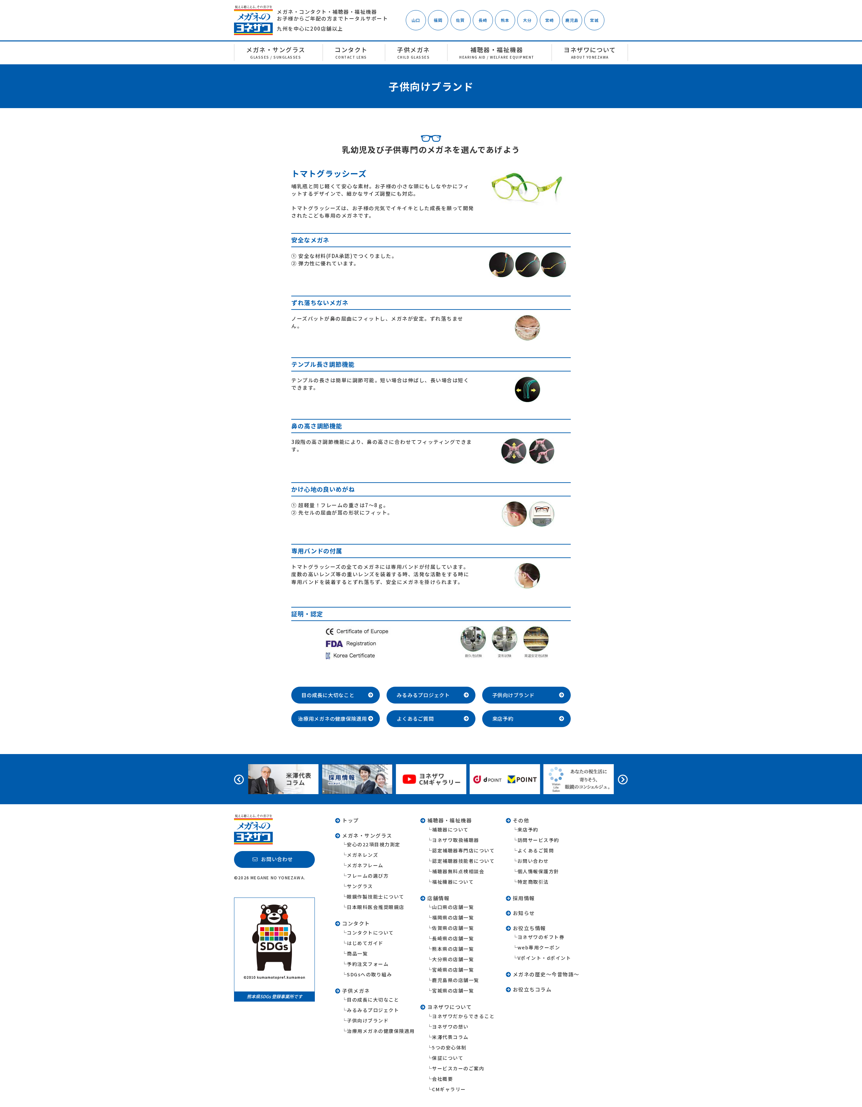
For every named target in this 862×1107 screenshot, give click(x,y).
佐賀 (460, 20)
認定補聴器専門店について (463, 850)
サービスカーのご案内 (458, 1068)
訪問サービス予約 (538, 840)
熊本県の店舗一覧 (453, 948)
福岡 (438, 20)
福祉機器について (453, 881)
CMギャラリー (449, 1089)
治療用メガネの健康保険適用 (381, 1031)
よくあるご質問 (536, 850)
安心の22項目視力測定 (373, 844)
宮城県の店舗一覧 (453, 990)
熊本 (505, 20)
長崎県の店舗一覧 (453, 938)
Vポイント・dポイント (544, 957)
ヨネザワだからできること (463, 1016)
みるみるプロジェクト (373, 1010)
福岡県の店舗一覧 (453, 917)
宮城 (594, 20)
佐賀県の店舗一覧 (453, 927)
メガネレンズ (362, 854)
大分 (527, 20)
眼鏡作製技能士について (375, 896)
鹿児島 (572, 20)
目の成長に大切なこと (373, 999)
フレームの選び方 (368, 875)
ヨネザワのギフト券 (541, 937)
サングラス (360, 886)
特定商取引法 (533, 881)
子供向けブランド (368, 1020)
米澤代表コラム (450, 1037)
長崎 (482, 20)
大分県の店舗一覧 (453, 959)
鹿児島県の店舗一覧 (455, 980)
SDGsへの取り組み (369, 974)
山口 (415, 20)
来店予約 (528, 829)
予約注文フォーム (368, 964)
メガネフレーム (365, 865)
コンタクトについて (370, 932)
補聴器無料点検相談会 (458, 871)
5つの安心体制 (449, 1047)
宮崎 (549, 20)
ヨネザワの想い (450, 1026)
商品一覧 (357, 953)
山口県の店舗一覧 (453, 907)
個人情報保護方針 (538, 871)
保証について (447, 1057)
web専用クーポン (539, 947)
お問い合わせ (533, 860)
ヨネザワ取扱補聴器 (455, 840)
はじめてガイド (365, 943)
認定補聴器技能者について (463, 860)
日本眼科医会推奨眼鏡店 (375, 907)
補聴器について (450, 829)
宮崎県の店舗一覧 (453, 969)
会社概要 (442, 1078)
